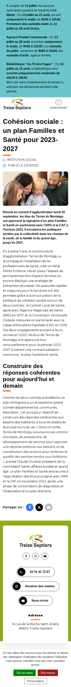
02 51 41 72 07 (40, 571)
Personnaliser (35, 681)
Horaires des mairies (40, 586)
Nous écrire (40, 600)
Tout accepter (24, 672)
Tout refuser (48, 672)
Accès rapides (58, 107)
